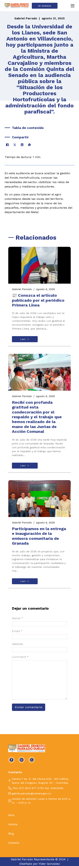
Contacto (13, 843)
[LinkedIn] (22, 145)
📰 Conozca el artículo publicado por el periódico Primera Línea (38, 300)
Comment (20, 657)
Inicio (11, 815)
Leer (23, 339)
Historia (12, 824)
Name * (17, 618)
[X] (14, 145)
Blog (11, 833)
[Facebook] (7, 145)
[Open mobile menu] (72, 5)
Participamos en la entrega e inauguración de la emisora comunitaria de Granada (39, 536)
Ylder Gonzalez (49, 863)
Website (17, 644)
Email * (17, 631)
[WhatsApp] (29, 145)
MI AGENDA (44, 6)
